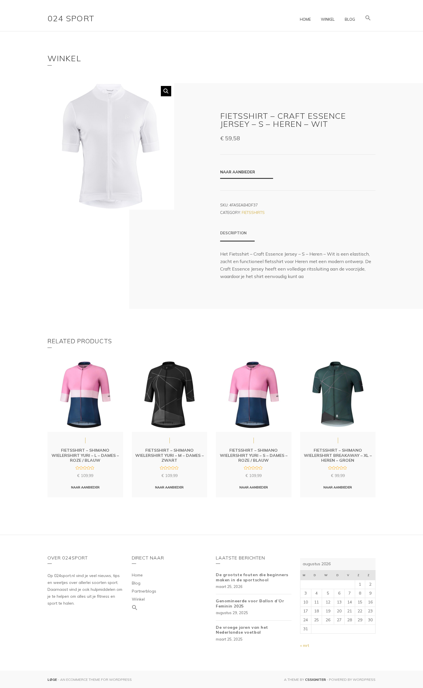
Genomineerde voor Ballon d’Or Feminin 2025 (250, 603)
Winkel (328, 19)
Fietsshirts (253, 212)
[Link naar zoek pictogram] (368, 18)
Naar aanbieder (237, 172)
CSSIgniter (315, 679)
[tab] (237, 236)
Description (233, 233)
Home (305, 19)
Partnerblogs (144, 591)
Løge (52, 679)
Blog (350, 19)
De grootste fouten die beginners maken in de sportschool (252, 577)
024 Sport (71, 18)
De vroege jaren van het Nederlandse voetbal (242, 630)
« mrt (304, 645)
